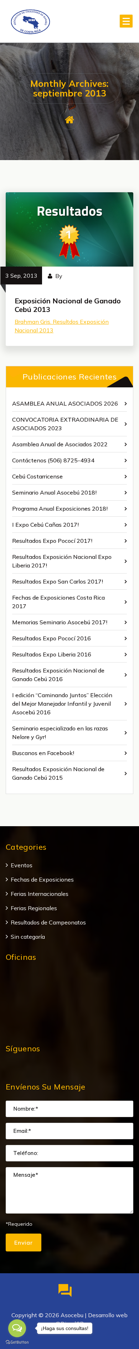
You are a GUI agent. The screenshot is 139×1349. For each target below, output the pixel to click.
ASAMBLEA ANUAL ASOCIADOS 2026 (65, 403)
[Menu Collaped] (126, 21)
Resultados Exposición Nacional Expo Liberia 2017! (62, 561)
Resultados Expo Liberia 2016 (51, 654)
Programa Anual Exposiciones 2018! (60, 508)
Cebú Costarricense (37, 476)
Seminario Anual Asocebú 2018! (54, 492)
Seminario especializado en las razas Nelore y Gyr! (60, 732)
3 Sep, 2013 (21, 275)
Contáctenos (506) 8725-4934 (53, 460)
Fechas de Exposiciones (42, 879)
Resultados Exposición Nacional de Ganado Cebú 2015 (58, 773)
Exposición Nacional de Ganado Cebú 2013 (68, 305)
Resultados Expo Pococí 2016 (51, 638)
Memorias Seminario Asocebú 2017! (59, 622)
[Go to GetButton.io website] (17, 1342)
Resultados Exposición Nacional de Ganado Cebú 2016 (58, 675)
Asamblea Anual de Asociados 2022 (60, 444)
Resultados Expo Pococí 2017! (52, 540)
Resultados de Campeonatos (48, 922)
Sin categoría (28, 936)
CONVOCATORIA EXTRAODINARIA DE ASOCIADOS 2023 (65, 424)
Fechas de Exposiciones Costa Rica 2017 (58, 602)
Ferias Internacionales (39, 893)
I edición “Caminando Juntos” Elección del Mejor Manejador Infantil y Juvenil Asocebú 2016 (62, 703)
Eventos (21, 865)
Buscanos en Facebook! (43, 753)
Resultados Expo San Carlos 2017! (57, 581)
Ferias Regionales (34, 908)
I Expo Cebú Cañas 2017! (45, 524)
